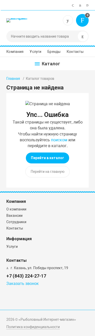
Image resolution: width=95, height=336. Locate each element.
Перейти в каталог (47, 158)
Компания (15, 52)
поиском (59, 140)
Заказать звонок (22, 283)
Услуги (35, 52)
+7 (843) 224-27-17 (68, 20)
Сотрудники (16, 222)
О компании (16, 209)
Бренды (54, 52)
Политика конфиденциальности (33, 327)
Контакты (75, 52)
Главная (13, 79)
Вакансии (14, 215)
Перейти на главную (47, 172)
